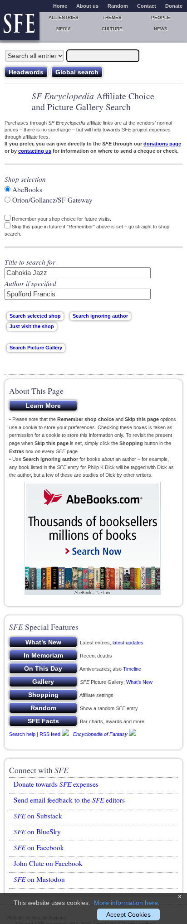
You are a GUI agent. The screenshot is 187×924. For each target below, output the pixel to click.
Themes (112, 17)
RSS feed (49, 734)
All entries (64, 17)
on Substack (38, 815)
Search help (22, 734)
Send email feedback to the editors (69, 799)
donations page (162, 143)
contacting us (34, 151)
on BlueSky (37, 831)
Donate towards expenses (56, 784)
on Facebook (39, 847)
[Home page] (19, 26)
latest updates (128, 642)
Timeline (132, 669)
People (160, 17)
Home (60, 6)
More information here (126, 902)
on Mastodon (39, 879)
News (160, 28)
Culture (112, 28)
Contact (146, 6)
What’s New (139, 682)
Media (63, 28)
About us (87, 6)
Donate (173, 6)
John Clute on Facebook (48, 863)
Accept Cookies (128, 914)
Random (118, 6)
